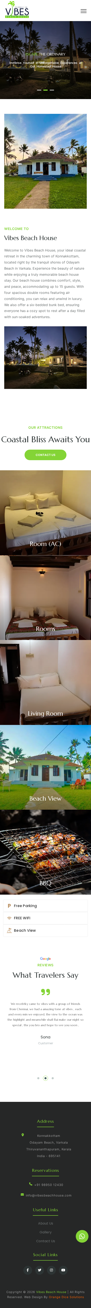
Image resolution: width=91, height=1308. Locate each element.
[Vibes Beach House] (21, 9)
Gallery (46, 1232)
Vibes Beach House (51, 1292)
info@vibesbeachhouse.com (49, 1195)
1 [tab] (39, 90)
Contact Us (45, 1241)
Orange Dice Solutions (66, 1297)
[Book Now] (82, 1236)
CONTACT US (45, 455)
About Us (45, 1223)
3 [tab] (52, 90)
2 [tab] (45, 90)
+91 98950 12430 (48, 1185)
